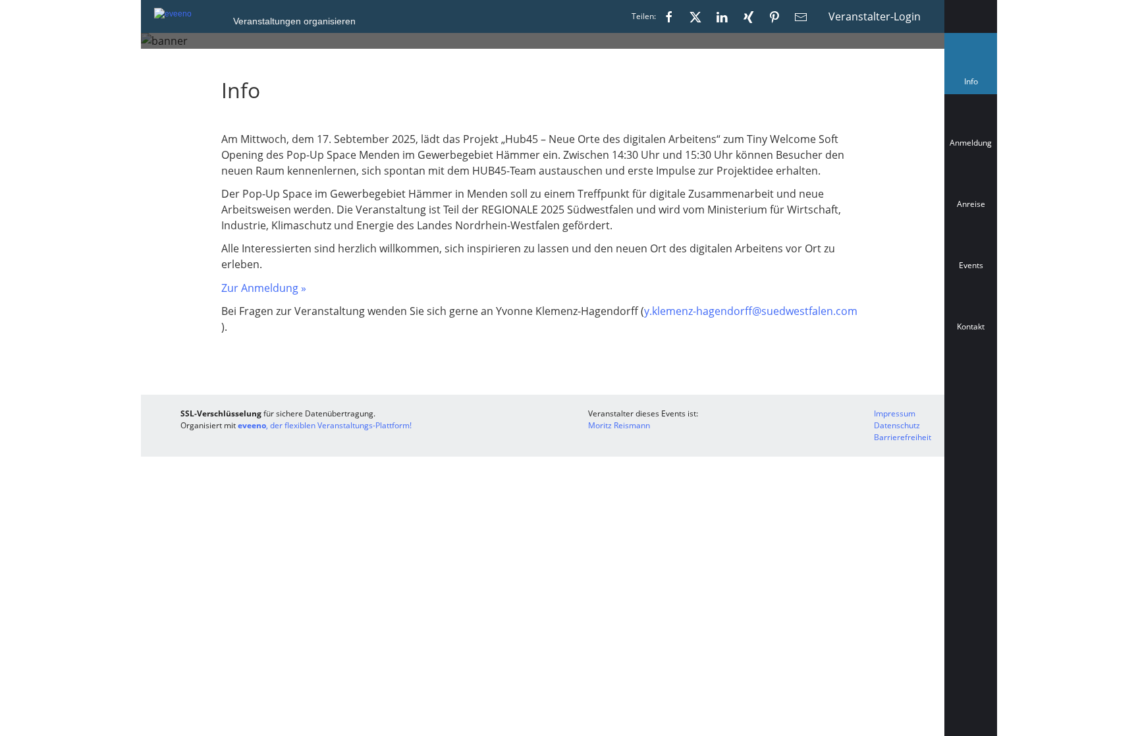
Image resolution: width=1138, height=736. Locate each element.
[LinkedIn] (722, 16)
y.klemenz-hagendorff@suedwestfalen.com (750, 311)
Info (973, 84)
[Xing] (748, 16)
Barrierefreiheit (902, 437)
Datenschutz (897, 425)
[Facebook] (669, 16)
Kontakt (971, 326)
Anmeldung (971, 142)
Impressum (894, 413)
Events (971, 265)
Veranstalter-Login (874, 16)
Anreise (971, 204)
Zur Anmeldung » (263, 288)
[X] (695, 16)
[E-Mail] (801, 16)
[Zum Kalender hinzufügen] (970, 385)
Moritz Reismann (619, 425)
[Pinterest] (774, 16)
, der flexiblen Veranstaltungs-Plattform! (325, 425)
